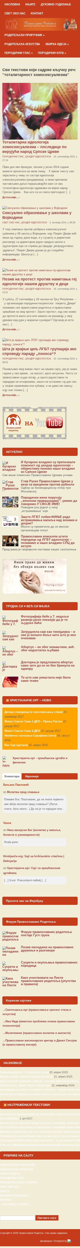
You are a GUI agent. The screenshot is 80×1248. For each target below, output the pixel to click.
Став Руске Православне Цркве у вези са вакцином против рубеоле (47, 482)
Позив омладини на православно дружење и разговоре (47, 948)
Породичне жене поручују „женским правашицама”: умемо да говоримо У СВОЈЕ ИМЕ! (49, 501)
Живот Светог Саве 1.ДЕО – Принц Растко (33, 721)
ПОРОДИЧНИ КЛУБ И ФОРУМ (18, 1182)
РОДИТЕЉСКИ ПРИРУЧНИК (24, 35)
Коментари (11, 776)
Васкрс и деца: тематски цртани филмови (26, 1076)
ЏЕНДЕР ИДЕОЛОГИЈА (38, 156)
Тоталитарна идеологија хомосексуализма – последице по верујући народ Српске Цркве (34, 147)
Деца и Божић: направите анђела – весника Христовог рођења (39, 1081)
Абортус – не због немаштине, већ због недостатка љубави (47, 648)
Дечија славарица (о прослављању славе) (33, 712)
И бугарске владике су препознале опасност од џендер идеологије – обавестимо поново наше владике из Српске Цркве (48, 466)
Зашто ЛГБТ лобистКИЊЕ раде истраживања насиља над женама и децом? (49, 520)
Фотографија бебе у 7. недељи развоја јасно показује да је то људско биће (45, 620)
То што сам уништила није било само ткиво (46, 679)
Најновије (32, 776)
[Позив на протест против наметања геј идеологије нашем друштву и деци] (40, 272)
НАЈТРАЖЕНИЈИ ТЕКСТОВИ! (28, 1104)
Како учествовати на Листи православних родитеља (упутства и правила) (48, 981)
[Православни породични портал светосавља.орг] (40, 24)
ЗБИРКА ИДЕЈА (57, 44)
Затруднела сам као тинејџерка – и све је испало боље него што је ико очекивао (48, 635)
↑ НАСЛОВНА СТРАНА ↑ (15, 1204)
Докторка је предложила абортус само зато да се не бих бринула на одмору (47, 665)
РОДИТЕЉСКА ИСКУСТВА (22, 44)
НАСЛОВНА (12, 4)
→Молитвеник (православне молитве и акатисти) (37, 1033)
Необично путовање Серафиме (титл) (30, 735)
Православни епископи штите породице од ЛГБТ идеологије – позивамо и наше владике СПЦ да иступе (47, 541)
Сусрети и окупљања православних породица (49, 963)
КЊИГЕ (30, 4)
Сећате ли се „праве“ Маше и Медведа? (25, 1085)
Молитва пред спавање (23, 792)
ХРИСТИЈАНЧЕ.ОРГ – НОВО (30, 700)
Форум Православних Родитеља (31, 921)
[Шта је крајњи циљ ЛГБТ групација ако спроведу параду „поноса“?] (40, 342)
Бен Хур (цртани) (16, 745)
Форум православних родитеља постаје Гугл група (46, 933)
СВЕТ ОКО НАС (14, 13)
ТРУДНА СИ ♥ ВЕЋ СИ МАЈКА (27, 606)
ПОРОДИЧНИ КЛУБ (52, 53)
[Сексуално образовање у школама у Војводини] (34, 208)
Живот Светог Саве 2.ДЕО (22, 730)
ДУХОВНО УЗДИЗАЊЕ (56, 4)
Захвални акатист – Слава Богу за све (24, 1072)
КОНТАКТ (37, 13)
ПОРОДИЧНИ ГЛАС (18, 53)
